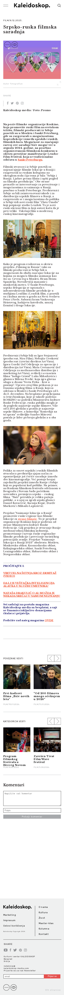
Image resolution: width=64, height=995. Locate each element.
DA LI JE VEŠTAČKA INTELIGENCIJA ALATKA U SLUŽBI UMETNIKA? (29, 584)
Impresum (9, 920)
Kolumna (44, 928)
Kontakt (44, 934)
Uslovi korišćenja (14, 925)
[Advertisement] (32, 866)
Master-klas (46, 923)
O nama (43, 907)
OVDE (49, 620)
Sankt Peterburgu (30, 159)
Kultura (43, 912)
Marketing (9, 914)
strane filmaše (27, 518)
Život (42, 917)
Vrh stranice (53, 990)
